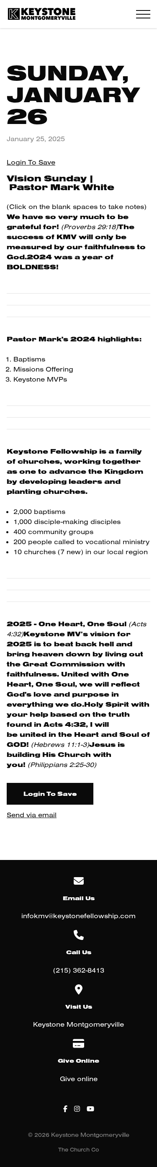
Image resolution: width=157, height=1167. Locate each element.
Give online (79, 1078)
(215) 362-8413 (78, 970)
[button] (143, 14)
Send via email (32, 815)
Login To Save (31, 162)
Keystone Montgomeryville (78, 1024)
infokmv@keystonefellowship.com (78, 915)
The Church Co (78, 1149)
